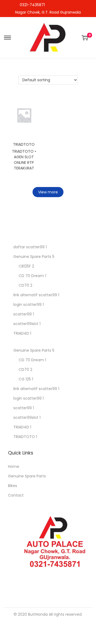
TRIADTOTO (24, 144)
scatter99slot (25, 323)
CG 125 (25, 379)
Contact (16, 495)
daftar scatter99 (29, 247)
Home (13, 466)
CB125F (25, 266)
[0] (85, 37)
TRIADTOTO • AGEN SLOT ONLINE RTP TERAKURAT (24, 160)
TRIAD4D (21, 333)
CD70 (24, 285)
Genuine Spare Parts (32, 256)
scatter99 (22, 314)
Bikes (12, 485)
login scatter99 (27, 304)
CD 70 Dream (31, 275)
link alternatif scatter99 (35, 295)
